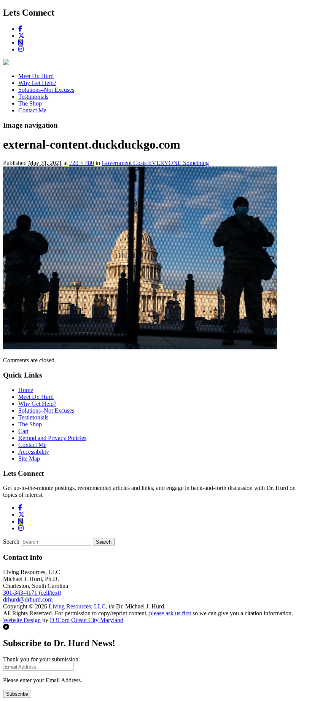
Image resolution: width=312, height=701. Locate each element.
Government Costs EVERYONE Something (155, 163)
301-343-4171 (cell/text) (32, 592)
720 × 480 (81, 163)
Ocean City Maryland (97, 620)
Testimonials (33, 96)
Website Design (22, 620)
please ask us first (170, 613)
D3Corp (60, 620)
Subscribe (17, 694)
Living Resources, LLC (77, 606)
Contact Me (32, 110)
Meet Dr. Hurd (36, 76)
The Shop (30, 103)
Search (11, 541)
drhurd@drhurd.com (28, 599)
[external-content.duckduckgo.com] (140, 347)
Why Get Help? (37, 83)
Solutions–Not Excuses (46, 89)
